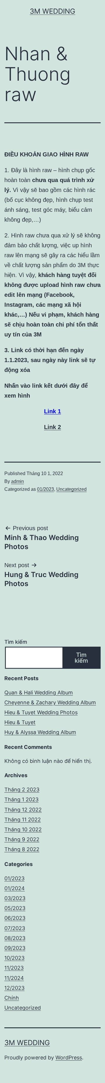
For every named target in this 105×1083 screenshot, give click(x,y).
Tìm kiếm (15, 642)
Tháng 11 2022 (22, 819)
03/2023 (14, 898)
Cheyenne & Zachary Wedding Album (50, 702)
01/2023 (45, 489)
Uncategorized (71, 489)
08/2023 (14, 938)
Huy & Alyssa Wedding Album (40, 732)
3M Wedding (52, 11)
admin (17, 481)
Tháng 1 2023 (21, 799)
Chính (11, 998)
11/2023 (14, 968)
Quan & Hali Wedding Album (38, 692)
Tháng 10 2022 (23, 829)
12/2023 (14, 988)
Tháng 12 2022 (23, 810)
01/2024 (14, 888)
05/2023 (14, 908)
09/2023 (14, 948)
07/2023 (14, 928)
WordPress (68, 1057)
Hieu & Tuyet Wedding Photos (41, 712)
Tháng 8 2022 (21, 849)
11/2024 (14, 978)
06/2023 (14, 918)
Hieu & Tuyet (20, 722)
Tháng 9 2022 (21, 839)
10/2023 (14, 958)
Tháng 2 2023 (21, 789)
